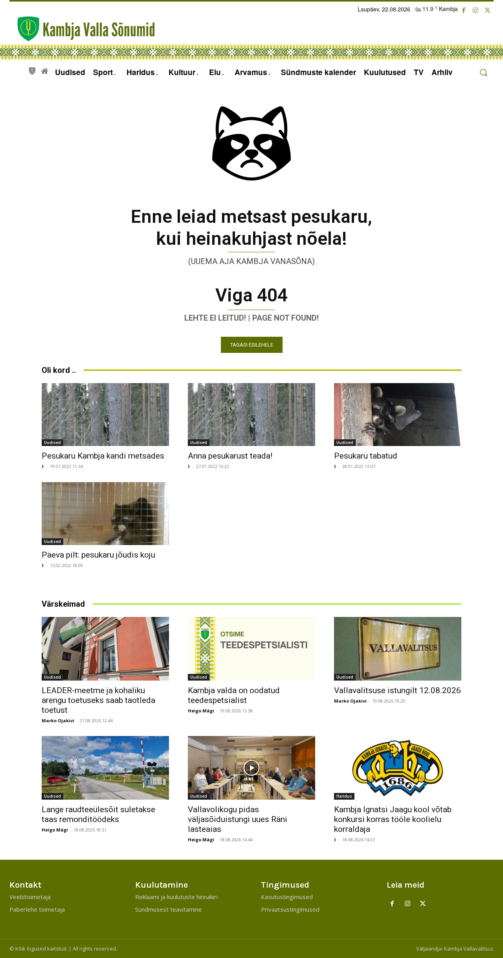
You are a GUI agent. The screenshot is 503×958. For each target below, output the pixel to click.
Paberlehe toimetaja (37, 909)
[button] (483, 72)
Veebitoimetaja (30, 897)
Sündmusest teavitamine (168, 909)
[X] (488, 11)
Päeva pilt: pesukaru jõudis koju (98, 555)
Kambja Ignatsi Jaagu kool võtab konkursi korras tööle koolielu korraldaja (393, 819)
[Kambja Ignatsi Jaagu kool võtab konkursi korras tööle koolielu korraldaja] (397, 768)
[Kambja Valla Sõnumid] (82, 29)
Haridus (344, 796)
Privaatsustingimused (290, 909)
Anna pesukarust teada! (230, 456)
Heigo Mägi (201, 711)
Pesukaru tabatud (365, 456)
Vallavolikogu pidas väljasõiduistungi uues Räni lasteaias (237, 819)
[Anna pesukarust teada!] (251, 414)
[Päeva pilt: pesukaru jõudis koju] (105, 513)
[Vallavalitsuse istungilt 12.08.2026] (397, 649)
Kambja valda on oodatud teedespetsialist (234, 695)
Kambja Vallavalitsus (469, 948)
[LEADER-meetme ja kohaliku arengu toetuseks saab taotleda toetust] (105, 649)
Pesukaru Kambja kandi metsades (103, 456)
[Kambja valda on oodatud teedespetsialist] (251, 649)
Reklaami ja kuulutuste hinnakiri (176, 897)
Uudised (52, 442)
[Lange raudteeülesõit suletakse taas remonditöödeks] (105, 768)
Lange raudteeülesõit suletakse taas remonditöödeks (98, 814)
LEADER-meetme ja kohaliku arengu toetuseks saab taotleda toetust (98, 700)
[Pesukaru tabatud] (397, 414)
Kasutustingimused (287, 897)
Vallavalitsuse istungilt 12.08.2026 (397, 690)
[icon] (32, 70)
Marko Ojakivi (58, 720)
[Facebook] (464, 11)
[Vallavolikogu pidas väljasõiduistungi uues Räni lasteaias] (251, 768)
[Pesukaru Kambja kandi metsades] (105, 414)
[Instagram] (475, 11)
